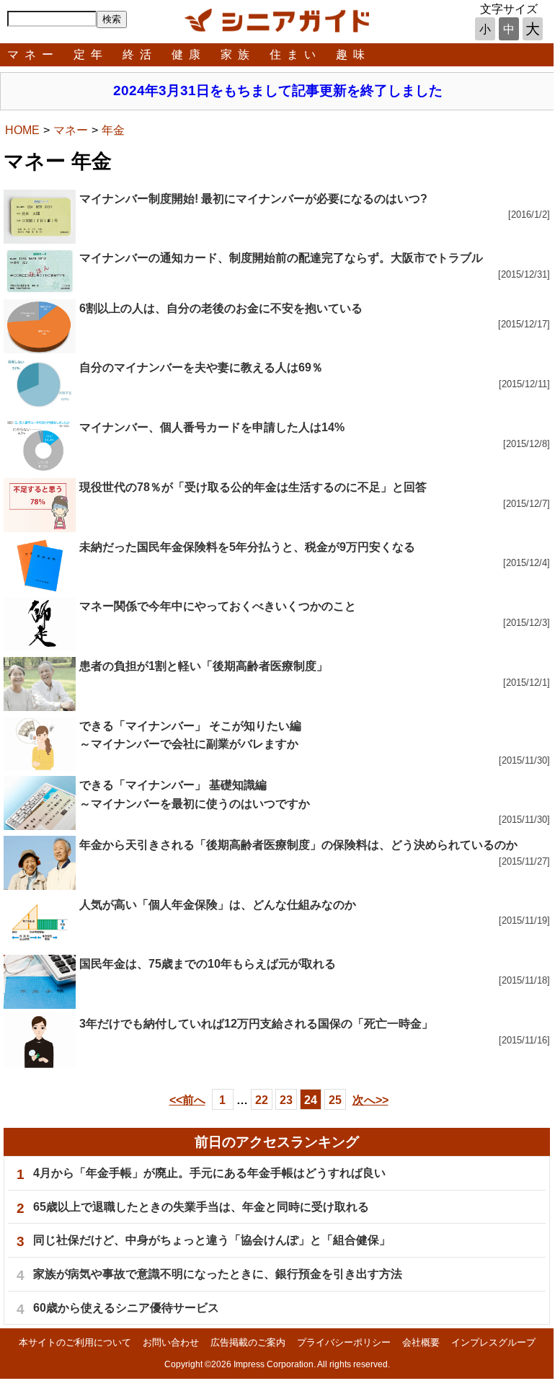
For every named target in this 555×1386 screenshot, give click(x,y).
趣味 (353, 54)
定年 (91, 54)
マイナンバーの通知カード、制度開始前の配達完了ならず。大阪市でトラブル (281, 258)
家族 (238, 54)
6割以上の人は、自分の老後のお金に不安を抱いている (221, 308)
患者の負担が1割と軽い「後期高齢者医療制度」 (203, 666)
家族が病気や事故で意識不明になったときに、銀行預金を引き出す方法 (217, 1274)
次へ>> (370, 1100)
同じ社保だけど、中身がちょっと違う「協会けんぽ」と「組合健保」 (212, 1240)
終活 (140, 54)
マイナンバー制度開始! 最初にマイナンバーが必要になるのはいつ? (253, 199)
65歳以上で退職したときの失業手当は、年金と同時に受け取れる (201, 1207)
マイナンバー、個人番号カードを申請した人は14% (212, 427)
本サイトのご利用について (75, 1342)
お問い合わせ (171, 1342)
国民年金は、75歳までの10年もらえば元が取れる (207, 964)
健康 (189, 54)
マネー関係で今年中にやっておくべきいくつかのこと (217, 606)
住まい (295, 54)
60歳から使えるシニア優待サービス (126, 1308)
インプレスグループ (493, 1342)
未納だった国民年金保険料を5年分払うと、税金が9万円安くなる (247, 547)
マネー (33, 54)
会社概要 (421, 1342)
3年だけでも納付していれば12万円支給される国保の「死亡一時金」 (256, 1024)
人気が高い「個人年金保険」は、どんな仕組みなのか (217, 905)
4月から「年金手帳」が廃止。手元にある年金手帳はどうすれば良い (209, 1173)
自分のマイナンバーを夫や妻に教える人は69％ (201, 367)
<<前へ (187, 1100)
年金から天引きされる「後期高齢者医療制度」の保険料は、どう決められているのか (298, 845)
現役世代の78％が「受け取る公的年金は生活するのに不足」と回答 (253, 487)
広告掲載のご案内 (247, 1342)
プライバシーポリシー (344, 1342)
